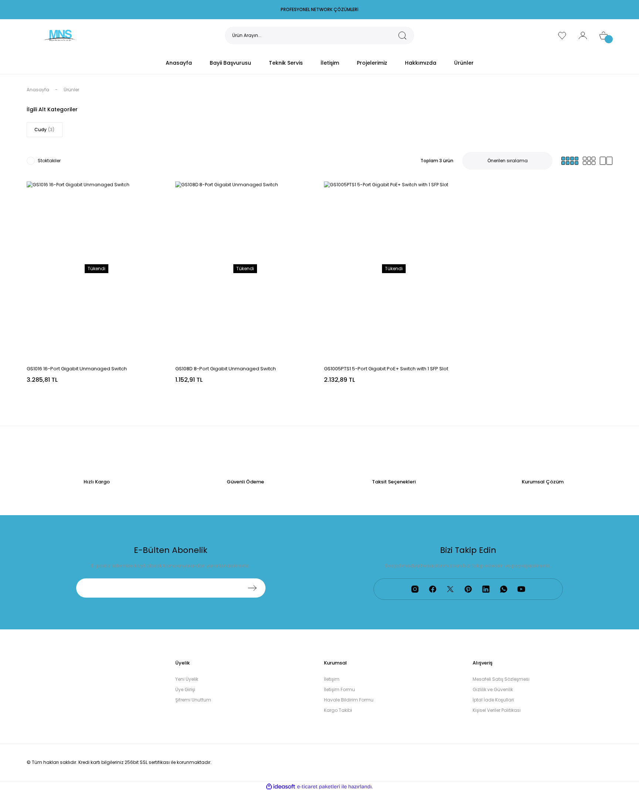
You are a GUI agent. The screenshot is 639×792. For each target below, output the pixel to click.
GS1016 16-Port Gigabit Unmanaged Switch (77, 368)
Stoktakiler (49, 160)
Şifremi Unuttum (193, 700)
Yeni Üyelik (186, 679)
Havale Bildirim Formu (348, 700)
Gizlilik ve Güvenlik (493, 689)
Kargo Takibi (338, 710)
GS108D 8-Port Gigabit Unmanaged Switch (225, 368)
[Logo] (59, 35)
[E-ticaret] (318, 786)
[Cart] (603, 35)
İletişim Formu (339, 689)
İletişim (331, 679)
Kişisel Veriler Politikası (497, 710)
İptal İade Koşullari (493, 700)
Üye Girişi (185, 689)
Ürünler (71, 89)
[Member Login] (582, 35)
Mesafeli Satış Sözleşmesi (501, 679)
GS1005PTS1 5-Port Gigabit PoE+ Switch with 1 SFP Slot (386, 368)
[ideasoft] (280, 786)
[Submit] (252, 588)
